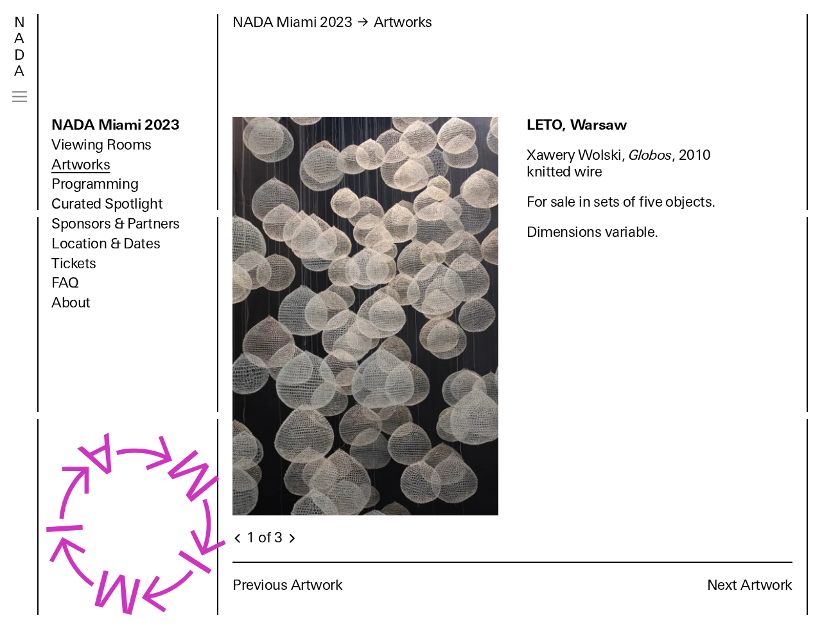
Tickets (73, 263)
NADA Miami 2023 (115, 125)
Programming (94, 184)
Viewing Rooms (101, 145)
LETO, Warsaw (576, 125)
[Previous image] (238, 538)
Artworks (80, 165)
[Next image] (292, 538)
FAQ (65, 283)
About (71, 303)
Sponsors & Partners (115, 224)
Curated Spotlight (106, 204)
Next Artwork (749, 585)
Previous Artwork (287, 585)
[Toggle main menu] (19, 96)
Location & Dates (105, 244)
